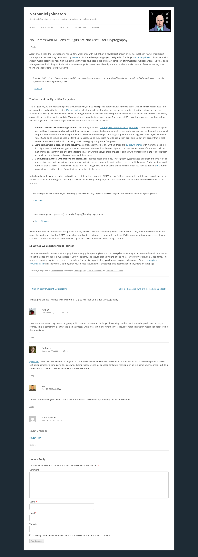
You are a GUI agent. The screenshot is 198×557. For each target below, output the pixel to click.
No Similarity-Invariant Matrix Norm (48, 288)
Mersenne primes (141, 57)
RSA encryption (73, 110)
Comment (35, 469)
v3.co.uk (38, 88)
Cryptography (80, 270)
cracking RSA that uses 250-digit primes (119, 127)
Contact (96, 27)
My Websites (80, 27)
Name (33, 501)
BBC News (38, 200)
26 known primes (134, 144)
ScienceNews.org (41, 221)
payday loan (35, 437)
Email (33, 513)
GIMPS (75, 57)
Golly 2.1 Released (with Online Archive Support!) (143, 288)
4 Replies (33, 47)
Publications (47, 27)
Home (32, 27)
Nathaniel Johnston (47, 13)
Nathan (45, 309)
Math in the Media (94, 270)
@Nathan (34, 361)
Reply (31, 337)
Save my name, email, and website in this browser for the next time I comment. (71, 535)
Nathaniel (46, 347)
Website (33, 524)
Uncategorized (57, 270)
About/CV (64, 27)
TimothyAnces (49, 417)
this (158, 165)
